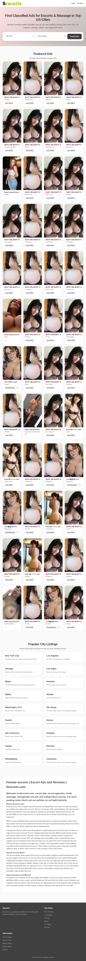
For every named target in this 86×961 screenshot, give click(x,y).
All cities (80, 3)
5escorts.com (66, 830)
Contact (5, 949)
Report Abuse (7, 946)
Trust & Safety (7, 937)
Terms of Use (7, 940)
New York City (48, 912)
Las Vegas (47, 924)
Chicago (47, 918)
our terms (75, 824)
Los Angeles (48, 915)
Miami (46, 921)
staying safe (63, 824)
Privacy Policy (7, 943)
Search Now (74, 36)
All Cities (47, 927)
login (73, 3)
